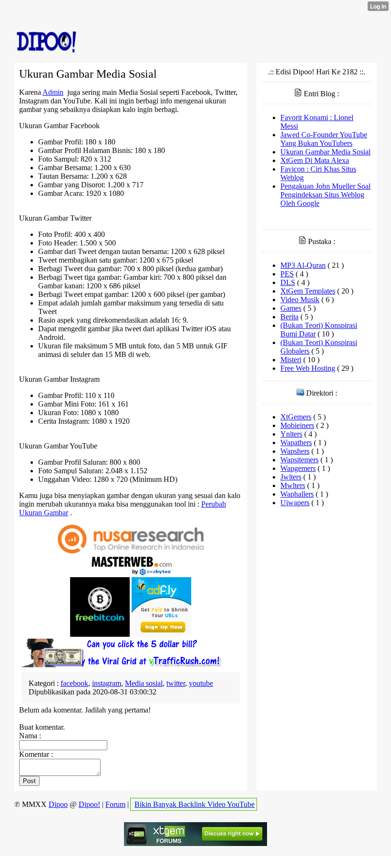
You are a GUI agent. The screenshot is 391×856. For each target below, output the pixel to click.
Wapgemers (298, 468)
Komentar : (36, 754)
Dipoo (58, 804)
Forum (115, 804)
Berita (289, 317)
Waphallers (297, 494)
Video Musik (299, 300)
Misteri (290, 360)
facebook (74, 683)
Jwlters (290, 477)
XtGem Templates (307, 291)
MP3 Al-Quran (303, 265)
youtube (201, 683)
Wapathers (296, 442)
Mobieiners (297, 425)
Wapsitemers (299, 460)
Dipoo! (89, 804)
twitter (175, 683)
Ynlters (291, 434)
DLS (287, 282)
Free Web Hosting (307, 368)
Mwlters (292, 485)
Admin (52, 92)
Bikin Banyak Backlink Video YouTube (194, 804)
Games (290, 308)
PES (287, 274)
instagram (106, 683)
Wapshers (294, 451)
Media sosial (144, 683)
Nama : (30, 736)
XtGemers (295, 417)
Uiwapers (294, 503)
